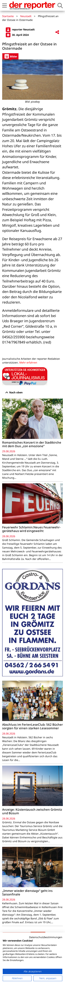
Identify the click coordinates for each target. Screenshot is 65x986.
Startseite (8, 16)
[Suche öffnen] (60, 5)
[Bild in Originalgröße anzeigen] (32, 79)
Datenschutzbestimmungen (45, 937)
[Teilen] (57, 32)
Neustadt (25, 16)
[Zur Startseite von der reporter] (32, 5)
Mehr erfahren (28, 362)
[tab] (10, 56)
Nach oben (15, 392)
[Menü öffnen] (4, 5)
